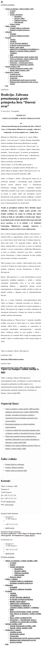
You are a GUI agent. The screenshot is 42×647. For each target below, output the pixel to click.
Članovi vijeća (15, 24)
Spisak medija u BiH (12, 66)
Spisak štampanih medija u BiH (21, 68)
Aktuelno (8, 32)
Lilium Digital (29, 535)
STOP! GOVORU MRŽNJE (19, 43)
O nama (12, 11)
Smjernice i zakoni (12, 72)
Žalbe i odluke (10, 26)
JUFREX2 (13, 41)
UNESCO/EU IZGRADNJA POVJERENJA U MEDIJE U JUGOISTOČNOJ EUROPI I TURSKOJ (24, 51)
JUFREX (12, 40)
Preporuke (13, 78)
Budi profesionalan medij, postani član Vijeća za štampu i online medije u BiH (25, 614)
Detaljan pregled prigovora (20, 30)
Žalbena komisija (20, 20)
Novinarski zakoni (16, 76)
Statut (12, 13)
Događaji (13, 34)
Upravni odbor (19, 18)
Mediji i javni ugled (17, 47)
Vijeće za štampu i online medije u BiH (19, 9)
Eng (6, 86)
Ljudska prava (15, 74)
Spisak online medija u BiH (19, 70)
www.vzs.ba (9, 504)
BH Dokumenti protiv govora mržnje (23, 80)
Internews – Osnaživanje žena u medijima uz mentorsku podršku (23, 621)
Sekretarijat (18, 22)
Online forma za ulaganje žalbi (16, 470)
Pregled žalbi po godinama (19, 28)
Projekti (8, 38)
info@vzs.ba (10, 501)
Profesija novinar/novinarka (20, 45)
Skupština (18, 16)
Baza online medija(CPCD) (19, 61)
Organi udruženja (16, 14)
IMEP (11, 55)
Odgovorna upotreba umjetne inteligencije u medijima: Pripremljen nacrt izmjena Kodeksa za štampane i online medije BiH (22, 439)
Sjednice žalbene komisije (19, 36)
